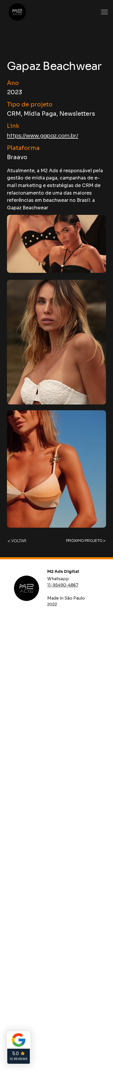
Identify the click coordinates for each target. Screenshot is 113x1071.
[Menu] (104, 12)
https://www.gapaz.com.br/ (42, 136)
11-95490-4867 (62, 585)
